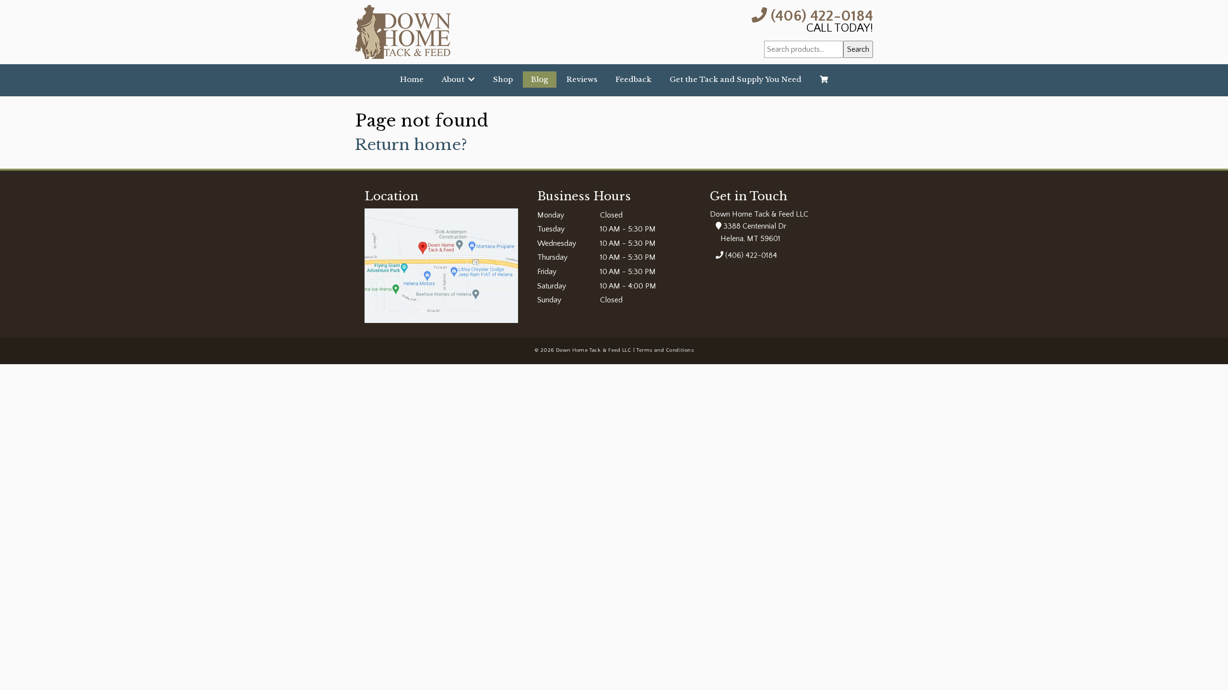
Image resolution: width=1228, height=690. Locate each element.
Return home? (411, 144)
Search (858, 49)
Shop (503, 79)
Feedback (633, 79)
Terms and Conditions (665, 350)
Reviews (582, 79)
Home (412, 79)
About (455, 79)
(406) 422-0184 (820, 15)
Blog (539, 79)
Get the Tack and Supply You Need (736, 79)
